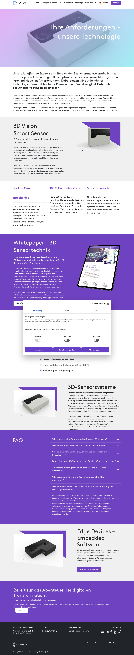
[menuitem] (38, 3)
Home (89, 643)
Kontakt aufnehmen (89, 570)
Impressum (117, 643)
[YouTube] (115, 632)
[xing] (119, 632)
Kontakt (116, 3)
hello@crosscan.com (78, 631)
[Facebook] (111, 632)
